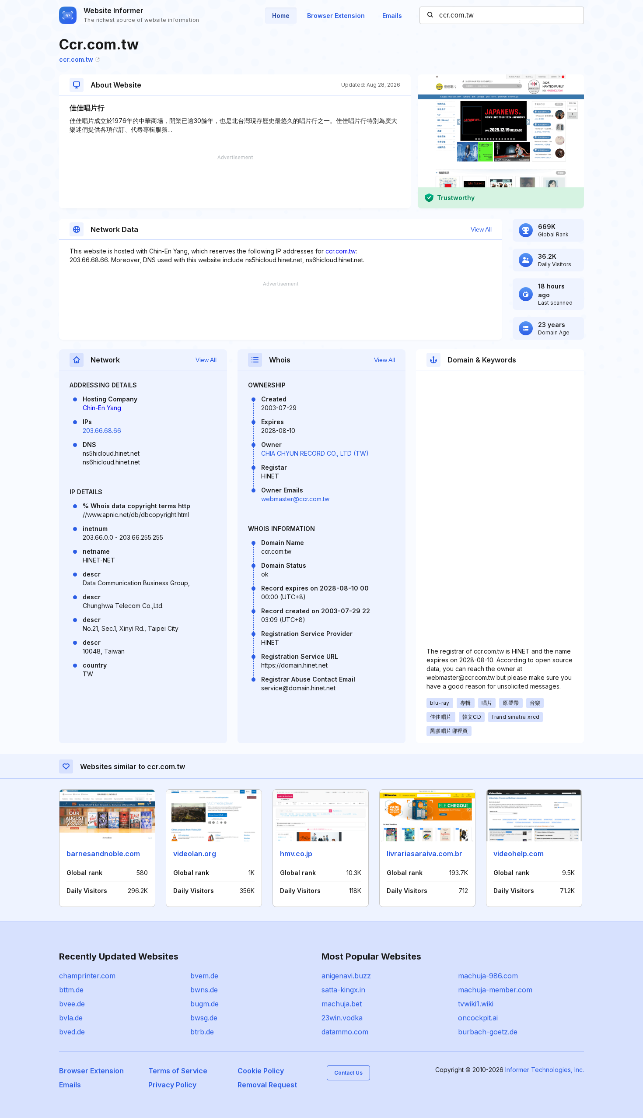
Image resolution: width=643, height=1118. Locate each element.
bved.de (72, 1031)
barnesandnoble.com (103, 853)
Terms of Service (177, 1070)
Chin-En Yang (102, 407)
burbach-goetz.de (487, 1031)
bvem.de (204, 975)
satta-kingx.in (343, 989)
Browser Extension (336, 15)
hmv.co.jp (296, 853)
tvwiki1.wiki (475, 1003)
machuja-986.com (488, 975)
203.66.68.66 (102, 430)
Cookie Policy (261, 1070)
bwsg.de (203, 1017)
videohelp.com (518, 853)
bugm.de (204, 1003)
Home (281, 15)
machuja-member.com (495, 989)
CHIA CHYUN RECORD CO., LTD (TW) (315, 453)
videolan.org (194, 853)
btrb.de (202, 1031)
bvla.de (71, 1017)
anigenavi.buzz (346, 975)
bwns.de (204, 989)
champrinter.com (87, 975)
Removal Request (267, 1084)
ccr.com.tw (76, 59)
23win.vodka (342, 1017)
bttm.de (71, 989)
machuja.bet (342, 1003)
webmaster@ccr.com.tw (295, 499)
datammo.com (345, 1031)
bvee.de (72, 1003)
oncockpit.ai (478, 1017)
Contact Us (348, 1072)
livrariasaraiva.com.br (424, 853)
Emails (392, 15)
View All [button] (481, 229)
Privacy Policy (172, 1084)
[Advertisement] (235, 181)
